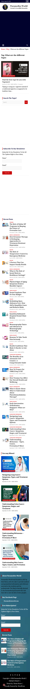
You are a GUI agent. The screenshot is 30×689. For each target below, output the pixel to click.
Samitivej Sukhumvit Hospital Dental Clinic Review (18, 316)
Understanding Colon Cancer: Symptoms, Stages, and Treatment (18, 431)
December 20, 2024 (14, 309)
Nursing (11, 222)
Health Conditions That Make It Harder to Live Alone (18, 348)
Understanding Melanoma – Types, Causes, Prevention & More (13, 535)
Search (26, 102)
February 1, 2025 (13, 296)
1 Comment (20, 84)
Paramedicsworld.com (11, 601)
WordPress (21, 686)
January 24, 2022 (6, 84)
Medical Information (15, 235)
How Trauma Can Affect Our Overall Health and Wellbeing (19, 380)
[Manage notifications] (4, 685)
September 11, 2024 (14, 399)
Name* (4, 158)
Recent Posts (8, 219)
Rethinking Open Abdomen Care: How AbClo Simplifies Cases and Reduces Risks (18, 304)
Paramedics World (20, 678)
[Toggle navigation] (3, 45)
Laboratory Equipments (15, 354)
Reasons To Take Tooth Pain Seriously (18, 338)
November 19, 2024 (14, 320)
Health (11, 249)
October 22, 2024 (13, 333)
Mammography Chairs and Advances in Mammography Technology (18, 327)
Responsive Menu (27, 1)
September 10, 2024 (14, 424)
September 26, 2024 (14, 384)
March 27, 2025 (13, 266)
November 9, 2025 (14, 232)
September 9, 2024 (14, 448)
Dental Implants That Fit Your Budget (18, 293)
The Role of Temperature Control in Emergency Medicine (19, 254)
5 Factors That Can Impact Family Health (18, 263)
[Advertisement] (15, 27)
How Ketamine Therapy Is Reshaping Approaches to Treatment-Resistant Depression (19, 241)
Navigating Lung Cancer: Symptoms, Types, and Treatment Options (18, 419)
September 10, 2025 (14, 247)
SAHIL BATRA (14, 84)
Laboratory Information (9, 75)
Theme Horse (17, 683)
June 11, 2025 (12, 258)
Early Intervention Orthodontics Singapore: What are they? (17, 406)
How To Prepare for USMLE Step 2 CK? (17, 370)
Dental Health (13, 290)
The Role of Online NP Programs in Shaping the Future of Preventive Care (18, 227)
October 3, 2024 (13, 365)
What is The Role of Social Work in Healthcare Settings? (17, 273)
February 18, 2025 (13, 277)
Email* (4, 165)
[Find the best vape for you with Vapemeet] (15, 69)
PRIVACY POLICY (14, 681)
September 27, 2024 (14, 373)
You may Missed (8, 453)
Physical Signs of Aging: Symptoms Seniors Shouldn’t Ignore (18, 284)
